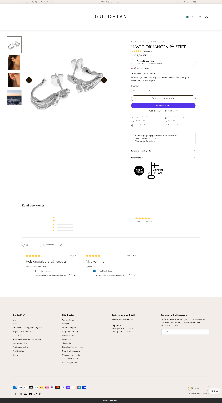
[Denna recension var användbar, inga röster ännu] (69, 275)
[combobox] (32, 245)
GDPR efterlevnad (70, 358)
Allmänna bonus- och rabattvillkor (28, 339)
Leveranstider (68, 335)
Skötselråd (66, 343)
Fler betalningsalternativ (163, 111)
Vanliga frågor (68, 320)
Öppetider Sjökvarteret (72, 355)
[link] (200, 17)
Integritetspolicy (20, 343)
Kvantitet (135, 86)
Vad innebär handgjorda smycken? (28, 327)
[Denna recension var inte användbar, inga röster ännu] (74, 275)
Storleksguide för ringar (72, 347)
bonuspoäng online (169, 325)
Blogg (15, 355)
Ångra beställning (70, 331)
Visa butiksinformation (145, 141)
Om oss (16, 320)
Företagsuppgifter (20, 347)
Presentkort (67, 339)
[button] (111, 400)
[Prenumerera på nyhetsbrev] (207, 332)
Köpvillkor (17, 335)
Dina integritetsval (70, 362)
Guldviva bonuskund (71, 351)
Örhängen (143, 42)
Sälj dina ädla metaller (22, 331)
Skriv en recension (186, 224)
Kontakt (65, 324)
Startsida (134, 42)
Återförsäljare (18, 351)
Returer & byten (69, 327)
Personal (16, 324)
